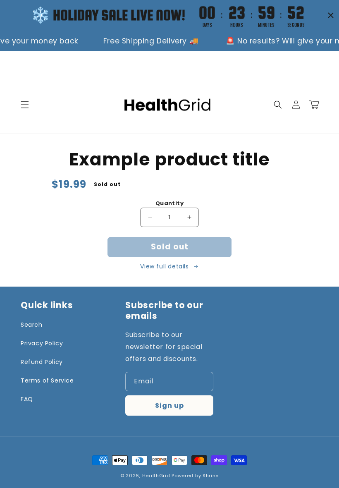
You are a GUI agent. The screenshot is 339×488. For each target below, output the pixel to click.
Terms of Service (47, 380)
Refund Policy (42, 362)
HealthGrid (156, 475)
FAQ (27, 399)
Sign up (169, 405)
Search (32, 325)
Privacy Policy (42, 343)
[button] (25, 105)
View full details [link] (164, 266)
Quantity (169, 203)
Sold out (170, 246)
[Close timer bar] (330, 15)
